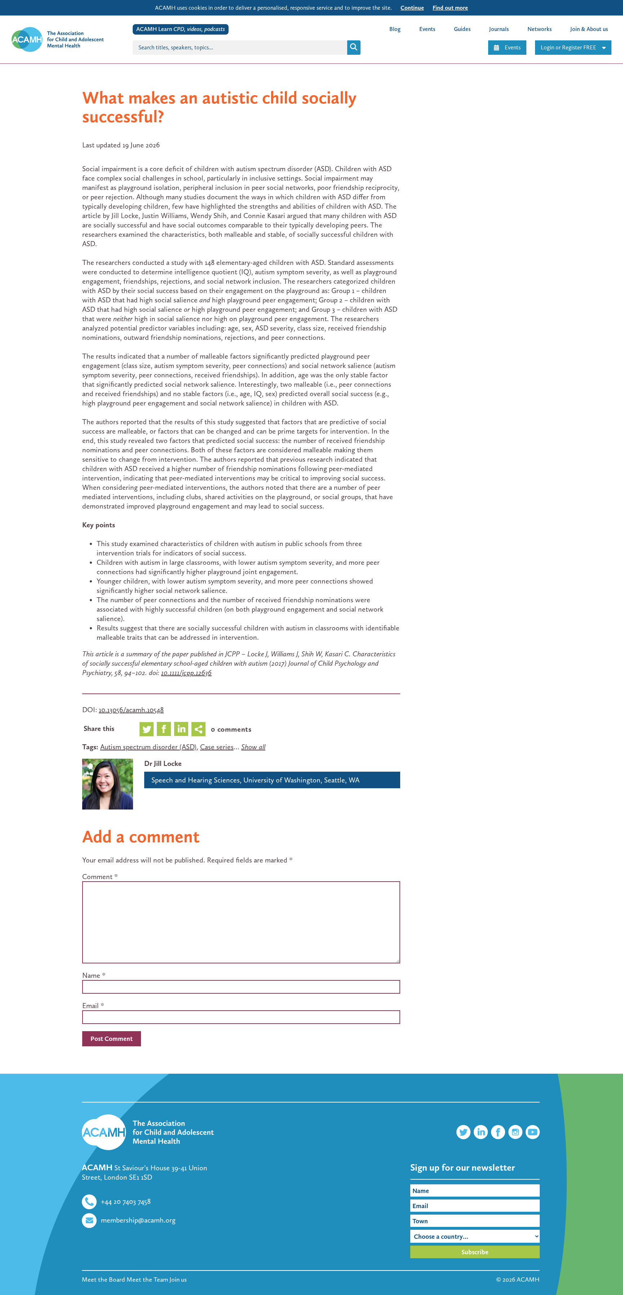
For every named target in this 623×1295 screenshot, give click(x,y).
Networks (539, 29)
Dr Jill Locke (163, 763)
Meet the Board (103, 1279)
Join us (178, 1279)
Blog (395, 29)
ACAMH (528, 1279)
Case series (217, 746)
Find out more (450, 7)
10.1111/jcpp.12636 (186, 672)
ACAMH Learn (180, 29)
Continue (412, 7)
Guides (462, 29)
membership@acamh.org (138, 1220)
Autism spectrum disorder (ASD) (148, 746)
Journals (499, 29)
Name (91, 975)
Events (513, 47)
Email (90, 1005)
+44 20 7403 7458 (126, 1201)
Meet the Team (147, 1279)
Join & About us (589, 29)
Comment (100, 876)
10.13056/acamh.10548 (131, 709)
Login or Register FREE (568, 47)
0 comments (231, 729)
